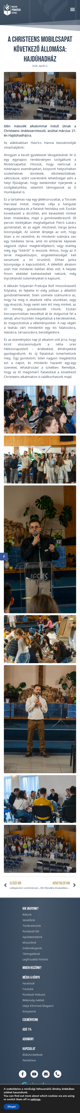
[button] (72, 9)
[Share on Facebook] (4, 556)
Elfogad (12, 1106)
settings (35, 1099)
